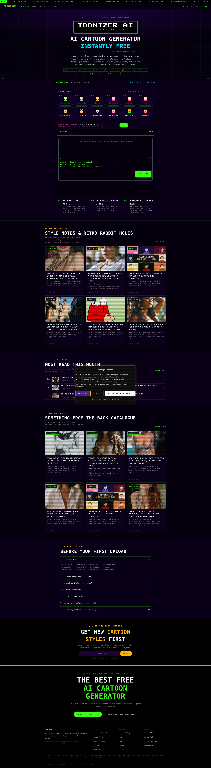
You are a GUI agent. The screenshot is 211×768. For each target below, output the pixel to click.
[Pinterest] (62, 743)
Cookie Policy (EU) (151, 741)
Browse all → (160, 426)
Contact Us (115, 399)
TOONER (10, 6)
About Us (121, 745)
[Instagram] (52, 743)
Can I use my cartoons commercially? (78, 610)
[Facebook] (47, 743)
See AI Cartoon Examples (120, 714)
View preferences (120, 393)
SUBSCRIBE (126, 653)
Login (205, 6)
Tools (33, 6)
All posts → (161, 241)
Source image (65, 159)
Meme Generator (99, 741)
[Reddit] (76, 743)
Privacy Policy (106, 399)
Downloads (97, 749)
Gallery (42, 6)
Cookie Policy (96, 399)
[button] (134, 369)
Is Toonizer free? (69, 560)
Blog (55, 6)
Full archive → (160, 371)
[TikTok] (57, 743)
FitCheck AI (97, 745)
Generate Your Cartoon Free (88, 714)
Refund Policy (149, 745)
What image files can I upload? (76, 576)
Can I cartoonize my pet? (72, 596)
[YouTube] (71, 743)
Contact (121, 749)
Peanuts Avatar (98, 737)
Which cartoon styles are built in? (78, 603)
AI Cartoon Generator (100, 733)
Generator (25, 6)
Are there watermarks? (71, 590)
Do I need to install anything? (76, 583)
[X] (66, 743)
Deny (98, 393)
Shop (49, 6)
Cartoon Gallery (124, 733)
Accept (83, 393)
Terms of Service (150, 733)
